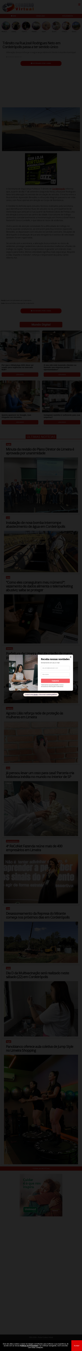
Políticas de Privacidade (29, 1346)
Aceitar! (76, 1346)
